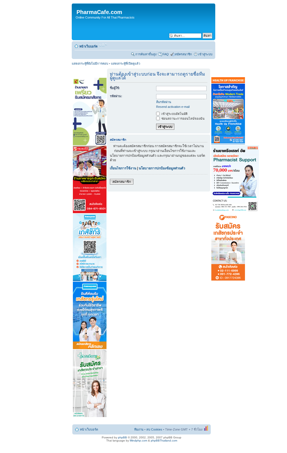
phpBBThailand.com (164, 440)
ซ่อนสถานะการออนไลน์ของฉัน (183, 118)
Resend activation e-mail (172, 106)
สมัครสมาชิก (183, 54)
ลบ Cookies (154, 429)
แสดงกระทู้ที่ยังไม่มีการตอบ (90, 63)
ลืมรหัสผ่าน (163, 102)
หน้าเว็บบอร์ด (88, 46)
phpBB (122, 437)
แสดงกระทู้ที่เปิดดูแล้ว (125, 63)
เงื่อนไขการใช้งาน (123, 168)
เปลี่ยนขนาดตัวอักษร (103, 45)
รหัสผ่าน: (116, 96)
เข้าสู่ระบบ (205, 54)
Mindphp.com (138, 440)
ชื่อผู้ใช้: (115, 88)
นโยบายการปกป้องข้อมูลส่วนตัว (162, 168)
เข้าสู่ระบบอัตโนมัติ (174, 113)
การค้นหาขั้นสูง (145, 54)
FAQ (166, 54)
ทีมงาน (139, 429)
